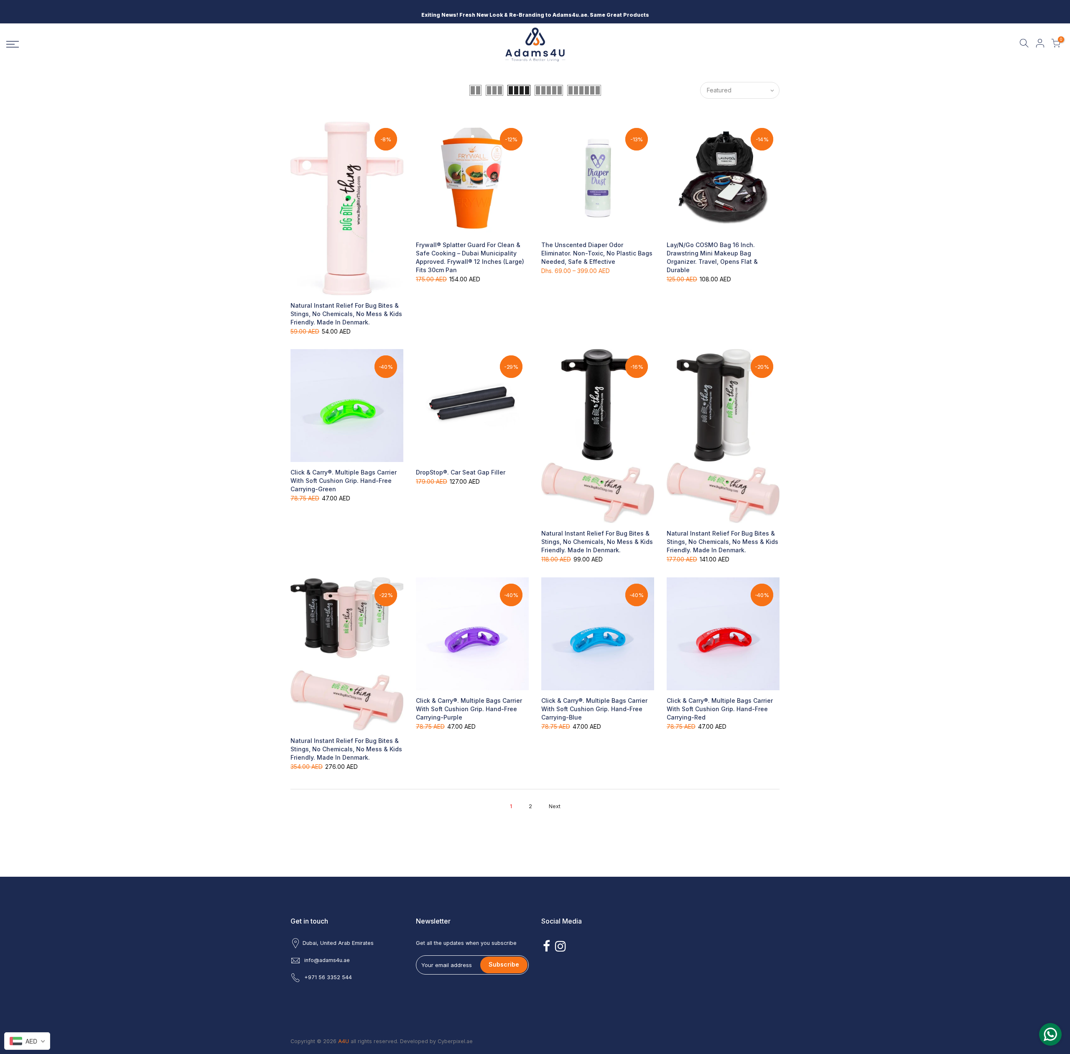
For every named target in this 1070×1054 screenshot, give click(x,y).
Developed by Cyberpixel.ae (436, 1041)
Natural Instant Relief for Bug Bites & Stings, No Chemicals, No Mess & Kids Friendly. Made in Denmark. (346, 314)
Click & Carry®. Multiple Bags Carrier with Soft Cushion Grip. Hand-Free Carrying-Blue (594, 709)
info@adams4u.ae (327, 960)
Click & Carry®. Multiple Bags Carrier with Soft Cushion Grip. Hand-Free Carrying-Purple (469, 709)
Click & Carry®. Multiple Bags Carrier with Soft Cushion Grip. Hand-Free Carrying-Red (720, 709)
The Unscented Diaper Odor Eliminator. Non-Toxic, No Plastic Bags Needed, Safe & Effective (596, 253)
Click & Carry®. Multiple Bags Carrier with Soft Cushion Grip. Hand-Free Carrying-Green (343, 481)
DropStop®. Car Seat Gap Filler (460, 472)
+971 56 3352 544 (328, 977)
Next (554, 806)
